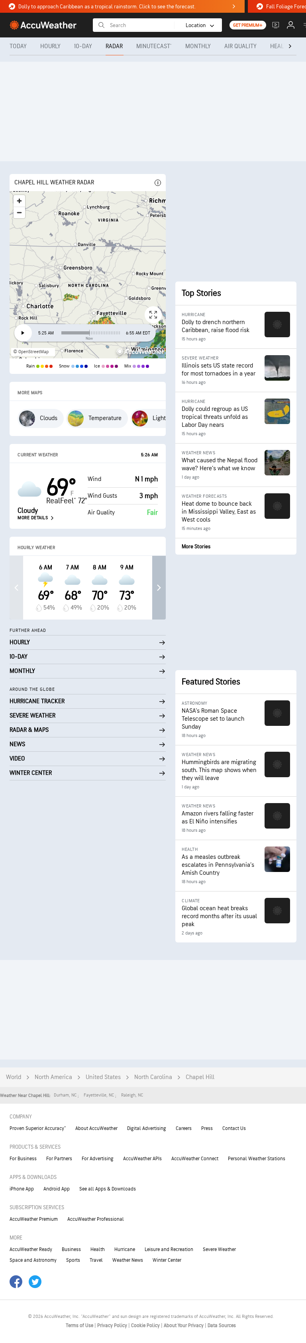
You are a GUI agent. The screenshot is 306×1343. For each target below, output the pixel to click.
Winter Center (167, 1260)
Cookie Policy (146, 1325)
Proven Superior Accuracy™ (38, 1128)
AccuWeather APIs (142, 1158)
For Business (23, 1158)
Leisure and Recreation (169, 1249)
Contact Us (234, 1128)
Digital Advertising (146, 1128)
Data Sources (222, 1325)
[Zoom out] (19, 212)
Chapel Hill (200, 1077)
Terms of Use (80, 1325)
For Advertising (98, 1158)
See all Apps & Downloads (107, 1189)
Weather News (127, 1260)
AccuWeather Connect (194, 1158)
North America (53, 1077)
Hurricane (124, 1249)
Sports (73, 1260)
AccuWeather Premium (34, 1219)
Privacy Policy (112, 1325)
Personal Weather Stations (256, 1158)
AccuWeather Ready (31, 1249)
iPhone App (22, 1189)
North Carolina (153, 1077)
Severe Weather (219, 1249)
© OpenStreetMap (31, 352)
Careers (184, 1128)
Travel (96, 1260)
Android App (56, 1189)
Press (207, 1128)
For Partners (59, 1158)
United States (103, 1077)
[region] (88, 274)
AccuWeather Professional (95, 1219)
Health (97, 1249)
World (13, 1077)
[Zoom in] (19, 201)
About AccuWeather (96, 1128)
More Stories (196, 546)
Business (71, 1249)
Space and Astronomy (33, 1260)
